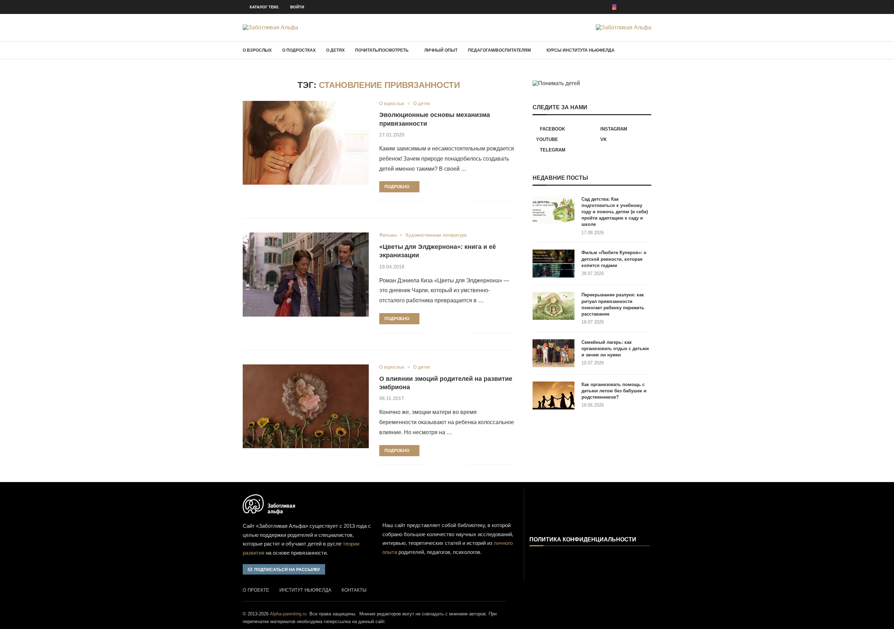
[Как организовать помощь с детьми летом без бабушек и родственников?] (553, 395)
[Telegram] (649, 7)
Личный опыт (440, 50)
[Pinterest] (624, 7)
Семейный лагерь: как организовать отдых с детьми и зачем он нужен (615, 348)
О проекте (256, 590)
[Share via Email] (462, 201)
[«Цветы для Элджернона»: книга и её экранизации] (306, 274)
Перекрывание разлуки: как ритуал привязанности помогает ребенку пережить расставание (612, 304)
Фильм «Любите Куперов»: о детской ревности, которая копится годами (613, 259)
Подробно (396, 186)
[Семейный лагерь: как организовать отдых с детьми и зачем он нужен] (553, 353)
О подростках (299, 50)
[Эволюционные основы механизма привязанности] (306, 143)
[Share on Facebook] (437, 201)
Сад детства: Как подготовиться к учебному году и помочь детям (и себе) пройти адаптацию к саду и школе (614, 212)
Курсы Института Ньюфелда (581, 50)
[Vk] (639, 7)
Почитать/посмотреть (382, 50)
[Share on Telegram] (455, 201)
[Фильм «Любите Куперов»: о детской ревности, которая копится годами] (553, 264)
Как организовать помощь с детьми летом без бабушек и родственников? (613, 391)
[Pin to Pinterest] (447, 201)
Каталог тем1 (264, 7)
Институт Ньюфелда (305, 590)
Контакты (354, 590)
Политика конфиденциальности (582, 539)
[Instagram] (614, 7)
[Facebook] (604, 7)
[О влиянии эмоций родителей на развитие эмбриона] (306, 406)
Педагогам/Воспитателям (499, 50)
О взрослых (257, 50)
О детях (335, 50)
